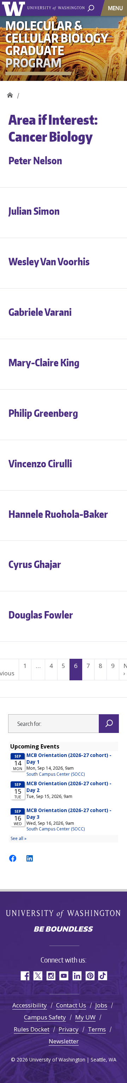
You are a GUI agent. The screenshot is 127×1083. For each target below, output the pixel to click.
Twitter (37, 976)
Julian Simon (34, 211)
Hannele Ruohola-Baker (58, 514)
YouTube (63, 976)
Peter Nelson (35, 160)
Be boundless (63, 929)
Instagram (50, 976)
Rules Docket (31, 1029)
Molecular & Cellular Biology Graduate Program (9, 93)
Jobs (101, 1005)
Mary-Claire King (43, 362)
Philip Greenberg (43, 413)
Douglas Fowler (40, 614)
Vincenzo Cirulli (40, 463)
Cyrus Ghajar (34, 564)
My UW (85, 1017)
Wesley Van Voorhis (49, 261)
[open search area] (91, 7)
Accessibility (29, 1005)
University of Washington (15, 8)
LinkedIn (76, 976)
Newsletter (64, 1041)
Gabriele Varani (40, 312)
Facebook (24, 976)
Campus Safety (45, 1017)
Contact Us (71, 1005)
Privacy (69, 1029)
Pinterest (90, 976)
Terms (97, 1029)
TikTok (103, 976)
